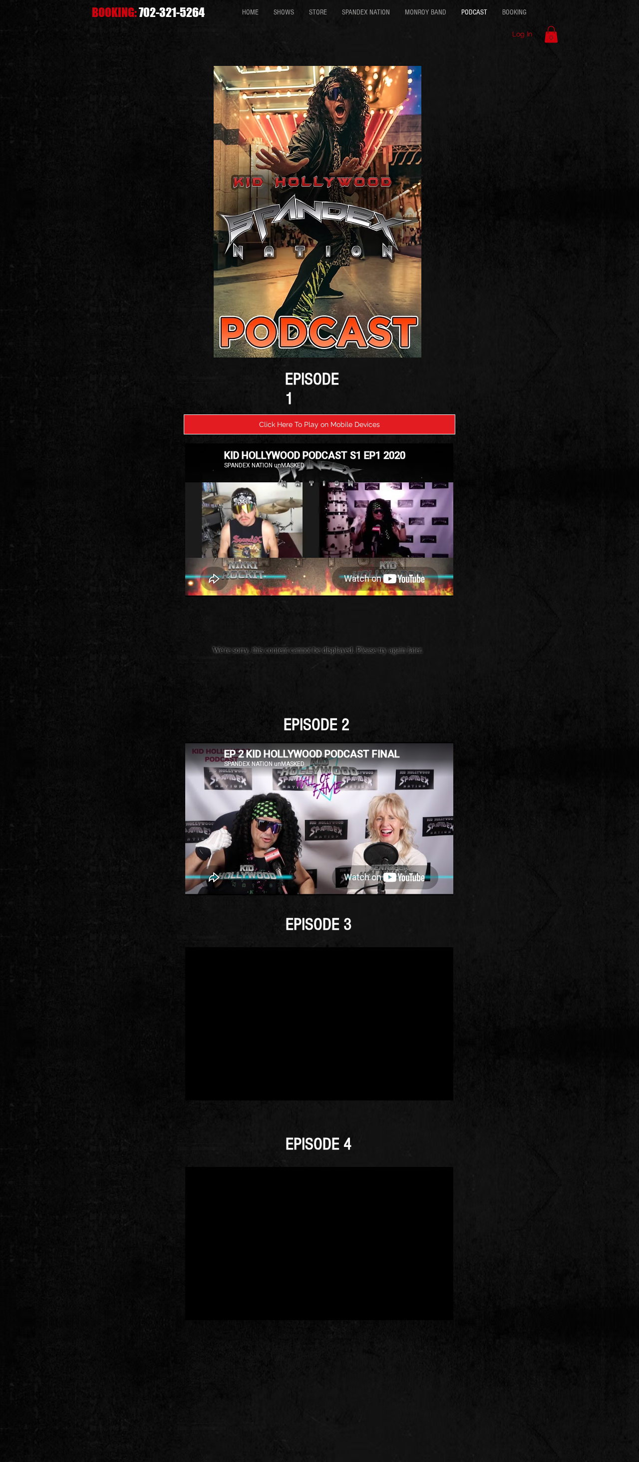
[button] (551, 34)
